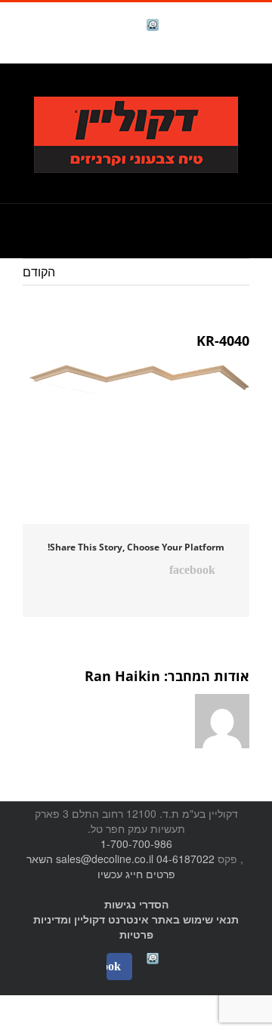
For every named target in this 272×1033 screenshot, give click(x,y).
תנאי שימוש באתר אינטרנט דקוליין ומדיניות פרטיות (136, 926)
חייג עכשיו (120, 873)
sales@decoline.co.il (104, 858)
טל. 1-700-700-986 (199, 88)
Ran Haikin (122, 676)
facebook (115, 26)
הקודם (39, 271)
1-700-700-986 (136, 843)
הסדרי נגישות (136, 903)
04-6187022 (185, 858)
